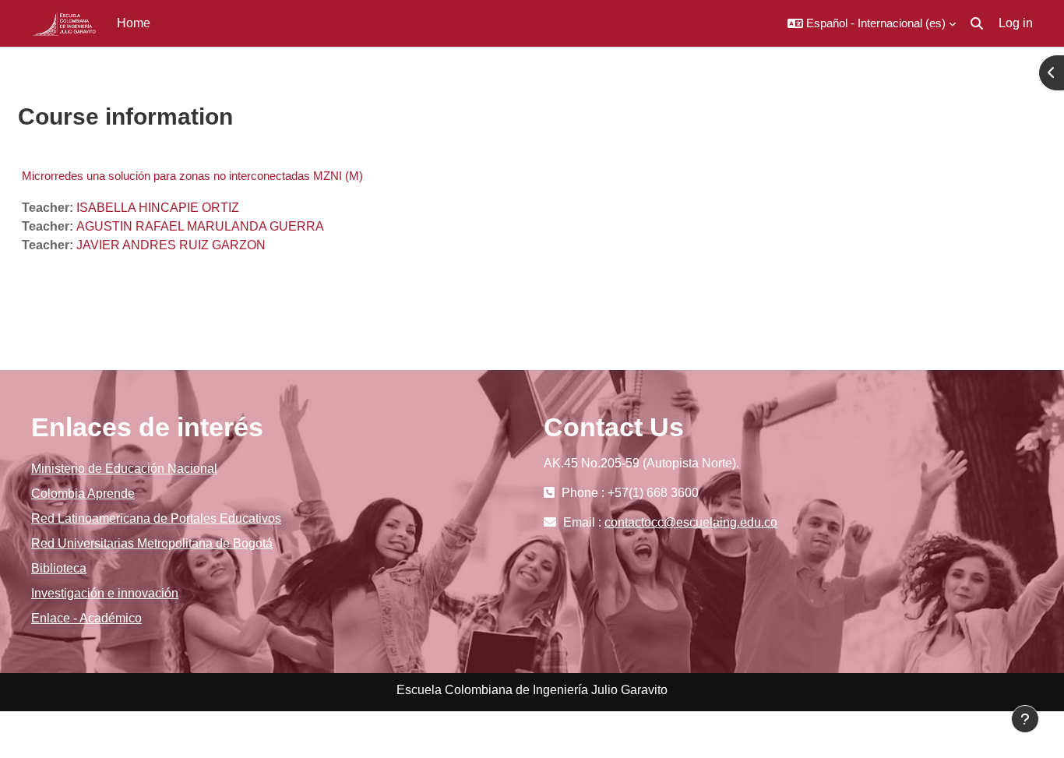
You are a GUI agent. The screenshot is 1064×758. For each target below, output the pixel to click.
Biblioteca (58, 568)
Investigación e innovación (104, 593)
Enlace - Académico (86, 618)
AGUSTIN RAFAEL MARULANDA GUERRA (200, 226)
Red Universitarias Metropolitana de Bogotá (152, 543)
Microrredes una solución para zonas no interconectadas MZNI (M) (192, 175)
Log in (1016, 23)
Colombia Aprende (83, 493)
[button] (871, 23)
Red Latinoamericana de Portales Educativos (156, 518)
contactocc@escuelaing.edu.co (690, 522)
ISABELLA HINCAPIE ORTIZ (157, 207)
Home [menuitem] (133, 23)
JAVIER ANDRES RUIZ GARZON (171, 245)
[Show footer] (1025, 719)
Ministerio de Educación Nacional (124, 468)
